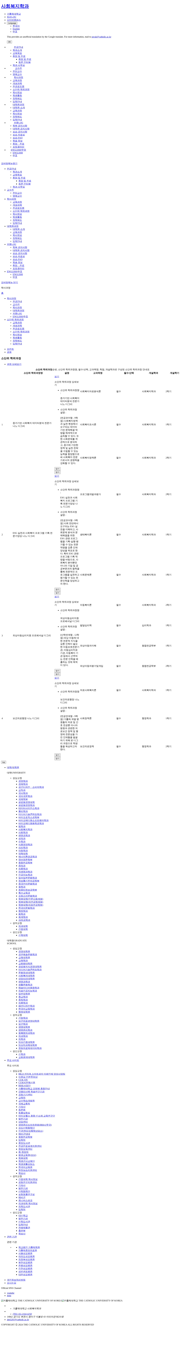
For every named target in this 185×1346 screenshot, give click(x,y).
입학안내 (17, 101)
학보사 (21, 1173)
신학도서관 (24, 1221)
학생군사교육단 (26, 1161)
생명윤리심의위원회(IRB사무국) (35, 1125)
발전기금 (23, 1119)
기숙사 (21, 1107)
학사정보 (17, 92)
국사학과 (23, 793)
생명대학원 (24, 1027)
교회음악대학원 (26, 1057)
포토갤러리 (18, 147)
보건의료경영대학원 (28, 1021)
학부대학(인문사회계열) (30, 899)
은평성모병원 (25, 1265)
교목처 (21, 1097)
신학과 (21, 1054)
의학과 (21, 1039)
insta (9, 1295)
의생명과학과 (25, 872)
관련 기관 (12, 1236)
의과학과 (23, 1036)
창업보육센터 (25, 1149)
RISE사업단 (24, 1085)
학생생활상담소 (26, 1164)
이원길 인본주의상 (28, 1077)
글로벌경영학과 (26, 805)
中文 (15, 155)
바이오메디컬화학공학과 (31, 823)
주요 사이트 (13, 1060)
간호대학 (23, 929)
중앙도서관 (24, 1143)
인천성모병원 (25, 1268)
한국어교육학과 (26, 1009)
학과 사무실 (19, 65)
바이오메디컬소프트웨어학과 (33, 820)
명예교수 (17, 74)
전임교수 (17, 71)
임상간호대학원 (26, 1042)
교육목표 (17, 53)
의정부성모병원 (26, 1259)
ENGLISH (18, 153)
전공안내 (18, 47)
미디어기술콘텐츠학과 (30, 814)
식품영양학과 (25, 844)
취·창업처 (23, 1152)
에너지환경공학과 (27, 856)
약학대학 (23, 853)
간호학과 (23, 1018)
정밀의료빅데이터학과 (30, 1048)
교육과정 (17, 80)
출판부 (21, 1230)
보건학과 (23, 1024)
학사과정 (18, 77)
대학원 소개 (19, 107)
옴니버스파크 (25, 1200)
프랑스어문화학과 (27, 896)
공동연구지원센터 (27, 1182)
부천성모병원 (25, 1262)
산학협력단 (24, 1191)
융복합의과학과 (26, 1033)
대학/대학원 (13, 767)
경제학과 (23, 784)
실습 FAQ (18, 138)
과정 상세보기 (14, 364)
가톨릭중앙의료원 (27, 1250)
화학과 (21, 914)
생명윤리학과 (25, 1030)
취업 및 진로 (19, 56)
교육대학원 (24, 957)
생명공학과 (24, 835)
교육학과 (23, 960)
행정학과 (23, 911)
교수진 (18, 68)
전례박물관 (24, 1227)
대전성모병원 (25, 1274)
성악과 (21, 838)
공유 (9, 352)
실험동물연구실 (26, 1194)
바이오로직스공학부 (28, 817)
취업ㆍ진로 (18, 144)
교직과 (21, 790)
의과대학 (23, 926)
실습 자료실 (19, 135)
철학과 (21, 887)
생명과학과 (24, 981)
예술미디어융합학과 (28, 988)
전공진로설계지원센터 (30, 1146)
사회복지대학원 (26, 975)
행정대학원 (24, 1012)
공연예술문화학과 (27, 954)
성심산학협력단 (26, 1128)
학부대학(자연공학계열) (30, 902)
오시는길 (11, 1283)
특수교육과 (24, 893)
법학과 (21, 826)
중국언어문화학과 (27, 884)
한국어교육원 (25, 1167)
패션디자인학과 (26, 1006)
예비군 (21, 1197)
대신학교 (23, 1215)
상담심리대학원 (26, 978)
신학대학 (23, 935)
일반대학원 (24, 994)
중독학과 (23, 1000)
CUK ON (23, 1080)
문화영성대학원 (26, 972)
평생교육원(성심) (27, 1155)
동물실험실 (24, 1113)
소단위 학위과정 (21, 89)
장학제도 (17, 98)
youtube (10, 1293)
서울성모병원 (25, 1253)
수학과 (21, 841)
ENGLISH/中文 (18, 150)
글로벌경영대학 (26, 802)
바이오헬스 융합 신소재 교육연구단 (36, 1116)
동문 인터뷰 (24, 62)
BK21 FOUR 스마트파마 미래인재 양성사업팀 (41, 1074)
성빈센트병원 (25, 1271)
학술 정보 (18, 141)
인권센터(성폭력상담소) (30, 1131)
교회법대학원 (25, 963)
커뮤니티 (18, 122)
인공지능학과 (25, 875)
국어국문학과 (25, 796)
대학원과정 (18, 104)
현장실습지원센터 (27, 1170)
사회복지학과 (25, 829)
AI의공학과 (24, 920)
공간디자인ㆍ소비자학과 (31, 787)
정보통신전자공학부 (28, 881)
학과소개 (17, 50)
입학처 (21, 1140)
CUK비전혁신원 (26, 1082)
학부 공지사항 (20, 125)
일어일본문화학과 (27, 878)
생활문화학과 (25, 984)
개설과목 (17, 83)
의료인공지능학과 (27, 991)
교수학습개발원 (26, 1100)
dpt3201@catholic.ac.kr (18, 1319)
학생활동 (17, 95)
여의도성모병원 (26, 1256)
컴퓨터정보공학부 (27, 890)
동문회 (21, 1110)
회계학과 (23, 917)
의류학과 (23, 868)
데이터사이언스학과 (28, 808)
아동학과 (23, 850)
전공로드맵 (18, 86)
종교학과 (23, 997)
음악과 (21, 865)
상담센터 (23, 1122)
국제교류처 (24, 1104)
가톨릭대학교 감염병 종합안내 (34, 1088)
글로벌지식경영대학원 (30, 966)
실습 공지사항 (20, 132)
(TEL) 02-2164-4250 (22, 1314)
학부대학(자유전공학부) (30, 905)
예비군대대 (24, 1134)
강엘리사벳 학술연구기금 (31, 1091)
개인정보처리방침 (16, 1280)
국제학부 (23, 799)
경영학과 (23, 781)
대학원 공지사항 (21, 129)
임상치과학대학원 (27, 1045)
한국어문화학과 (26, 908)
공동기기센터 (25, 1094)
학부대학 (23, 1158)
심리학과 (23, 847)
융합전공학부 (25, 862)
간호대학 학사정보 (28, 1179)
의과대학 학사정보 (28, 1203)
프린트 (10, 349)
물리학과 (23, 811)
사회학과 (23, 832)
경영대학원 (24, 951)
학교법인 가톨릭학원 (29, 1247)
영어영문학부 (25, 859)
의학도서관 (24, 1206)
